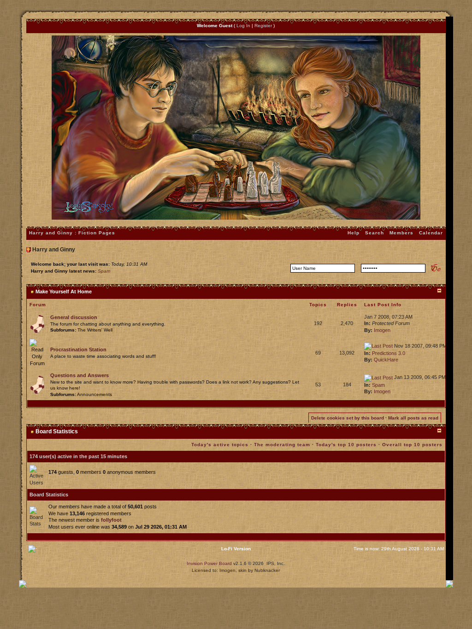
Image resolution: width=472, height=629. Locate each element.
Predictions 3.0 (388, 353)
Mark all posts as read (413, 417)
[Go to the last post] (378, 346)
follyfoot (111, 520)
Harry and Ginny (53, 249)
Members (401, 232)
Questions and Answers (79, 375)
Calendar (431, 232)
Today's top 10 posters (346, 444)
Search (374, 232)
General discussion (73, 317)
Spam (104, 271)
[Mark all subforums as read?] (37, 323)
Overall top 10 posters (412, 444)
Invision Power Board (209, 563)
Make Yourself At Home (63, 291)
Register (263, 25)
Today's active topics (219, 444)
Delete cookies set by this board (347, 417)
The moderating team (282, 444)
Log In (243, 25)
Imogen (382, 330)
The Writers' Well (94, 329)
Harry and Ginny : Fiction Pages (72, 232)
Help (354, 232)
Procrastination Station (78, 349)
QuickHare (386, 359)
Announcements (94, 394)
